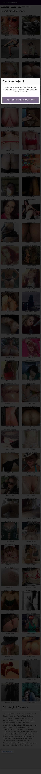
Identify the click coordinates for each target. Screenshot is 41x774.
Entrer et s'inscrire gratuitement (20, 100)
